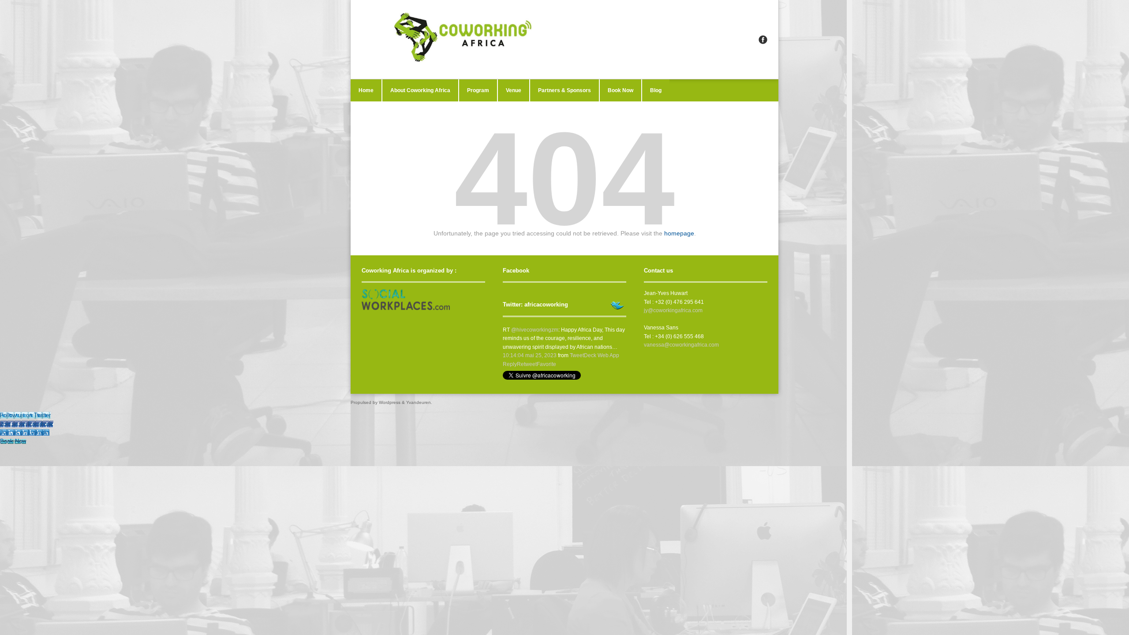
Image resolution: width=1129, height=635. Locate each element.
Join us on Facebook (26, 424)
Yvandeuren (418, 402)
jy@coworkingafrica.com (673, 310)
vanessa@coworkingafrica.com (681, 345)
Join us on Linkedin (24, 432)
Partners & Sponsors (564, 90)
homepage (679, 233)
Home (366, 90)
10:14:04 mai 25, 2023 (530, 355)
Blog (656, 90)
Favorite (546, 364)
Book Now (620, 90)
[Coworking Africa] (564, 39)
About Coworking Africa (420, 90)
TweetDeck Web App (594, 355)
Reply (510, 364)
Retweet (527, 364)
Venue (513, 90)
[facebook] (763, 39)
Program (478, 90)
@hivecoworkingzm (534, 330)
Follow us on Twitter (25, 415)
